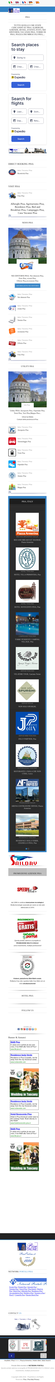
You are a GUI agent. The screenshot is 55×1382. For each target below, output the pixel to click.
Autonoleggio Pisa (24, 442)
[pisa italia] (10, 2)
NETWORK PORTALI (36, 1365)
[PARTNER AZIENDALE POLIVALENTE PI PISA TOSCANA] (40, 1345)
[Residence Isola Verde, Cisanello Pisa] (27, 825)
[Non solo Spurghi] (27, 691)
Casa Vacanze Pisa (27, 212)
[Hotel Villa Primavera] (27, 559)
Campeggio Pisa (35, 209)
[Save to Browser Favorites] (36, 1029)
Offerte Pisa (22, 343)
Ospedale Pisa (23, 465)
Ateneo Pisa (22, 476)
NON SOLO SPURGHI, (27, 707)
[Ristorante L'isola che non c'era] (27, 755)
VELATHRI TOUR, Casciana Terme (27, 674)
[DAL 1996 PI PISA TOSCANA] (28, 1345)
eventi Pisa (21, 309)
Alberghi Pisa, (18, 203)
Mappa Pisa (22, 487)
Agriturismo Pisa (35, 203)
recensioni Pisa (23, 332)
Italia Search (46, 1360)
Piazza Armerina (26, 1360)
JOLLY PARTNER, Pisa (27, 739)
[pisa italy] (17, 2)
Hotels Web (37, 1360)
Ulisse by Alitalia (27, 417)
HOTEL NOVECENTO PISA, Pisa (27, 607)
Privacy (36, 1379)
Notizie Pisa (22, 320)
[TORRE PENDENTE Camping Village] (27, 623)
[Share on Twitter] (33, 1029)
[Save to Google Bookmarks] (21, 1029)
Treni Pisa (21, 453)
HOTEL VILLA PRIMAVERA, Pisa (27, 575)
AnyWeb (7, 1360)
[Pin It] (30, 1029)
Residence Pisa (22, 206)
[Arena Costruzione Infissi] (27, 790)
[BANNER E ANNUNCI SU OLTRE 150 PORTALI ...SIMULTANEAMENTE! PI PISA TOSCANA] (15, 1345)
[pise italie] (24, 2)
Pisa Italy (31, 1379)
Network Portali (26, 4)
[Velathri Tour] (27, 658)
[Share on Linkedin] (27, 1029)
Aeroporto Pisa (23, 430)
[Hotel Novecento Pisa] (27, 591)
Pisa (12, 1360)
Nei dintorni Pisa (24, 297)
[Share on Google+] (24, 1029)
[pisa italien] (31, 2)
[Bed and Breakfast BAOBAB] (27, 524)
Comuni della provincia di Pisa (27, 419)
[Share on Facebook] (19, 1029)
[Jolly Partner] (27, 723)
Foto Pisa (21, 355)
